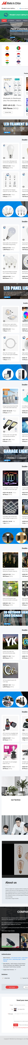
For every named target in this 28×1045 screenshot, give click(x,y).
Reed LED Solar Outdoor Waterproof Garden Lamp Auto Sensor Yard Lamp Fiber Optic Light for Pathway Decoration (10, 570)
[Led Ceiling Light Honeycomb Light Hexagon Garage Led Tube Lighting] (10, 507)
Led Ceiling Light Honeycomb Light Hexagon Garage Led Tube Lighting (10, 517)
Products (12, 20)
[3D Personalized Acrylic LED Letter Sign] (10, 670)
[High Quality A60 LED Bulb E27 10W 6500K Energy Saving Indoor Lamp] (10, 233)
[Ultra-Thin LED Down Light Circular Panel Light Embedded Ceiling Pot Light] (10, 343)
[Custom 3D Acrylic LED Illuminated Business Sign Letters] (10, 641)
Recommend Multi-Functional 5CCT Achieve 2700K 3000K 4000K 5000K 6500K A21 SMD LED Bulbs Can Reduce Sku (10, 272)
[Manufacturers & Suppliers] (11, 3)
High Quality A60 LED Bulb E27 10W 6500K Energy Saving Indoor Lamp (10, 243)
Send (15, 1025)
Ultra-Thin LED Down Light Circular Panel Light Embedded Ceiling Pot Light (10, 353)
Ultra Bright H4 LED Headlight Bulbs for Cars (10, 762)
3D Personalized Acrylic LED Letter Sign (9, 680)
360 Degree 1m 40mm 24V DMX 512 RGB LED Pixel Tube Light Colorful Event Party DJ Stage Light (10, 488)
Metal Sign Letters (7, 959)
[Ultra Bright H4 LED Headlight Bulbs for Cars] (10, 752)
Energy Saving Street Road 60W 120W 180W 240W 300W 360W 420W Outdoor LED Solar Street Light (10, 406)
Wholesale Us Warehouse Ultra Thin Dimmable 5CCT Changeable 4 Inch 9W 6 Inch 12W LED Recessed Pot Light (12, 99)
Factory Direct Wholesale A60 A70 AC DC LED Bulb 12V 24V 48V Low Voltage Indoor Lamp (10, 162)
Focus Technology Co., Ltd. (19, 1038)
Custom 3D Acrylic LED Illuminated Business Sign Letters (9, 652)
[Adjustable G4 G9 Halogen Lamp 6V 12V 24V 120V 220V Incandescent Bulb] (10, 180)
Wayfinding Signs (17, 959)
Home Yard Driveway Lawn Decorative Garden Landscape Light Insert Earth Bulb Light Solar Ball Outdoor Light (10, 599)
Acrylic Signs (25, 957)
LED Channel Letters (16, 957)
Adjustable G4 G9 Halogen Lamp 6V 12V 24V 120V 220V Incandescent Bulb (10, 190)
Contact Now (8, 112)
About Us (18, 20)
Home (4, 20)
